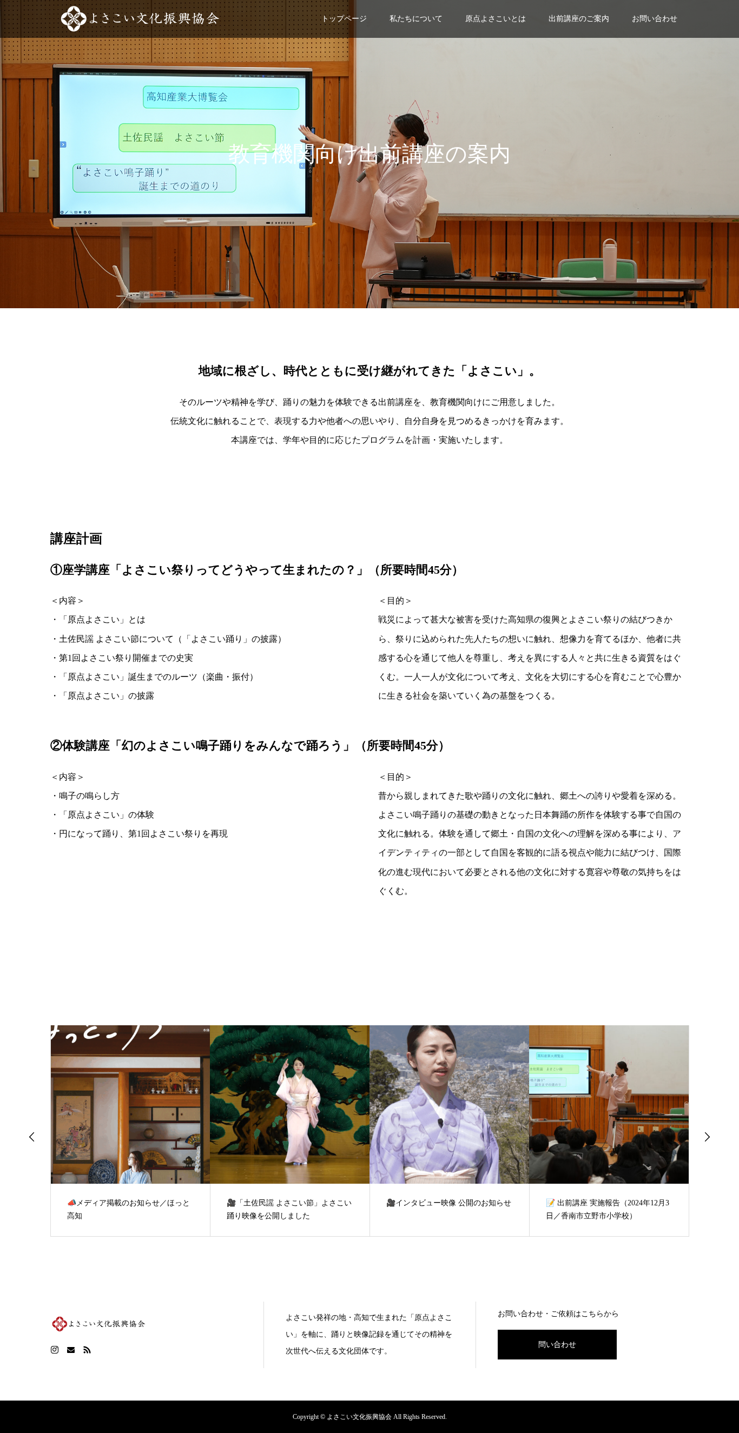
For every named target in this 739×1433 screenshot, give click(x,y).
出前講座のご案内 (579, 19)
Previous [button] (32, 1136)
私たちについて (416, 19)
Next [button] (707, 1136)
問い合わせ (557, 1345)
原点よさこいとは (495, 19)
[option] (130, 1130)
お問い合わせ (654, 19)
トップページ (344, 19)
